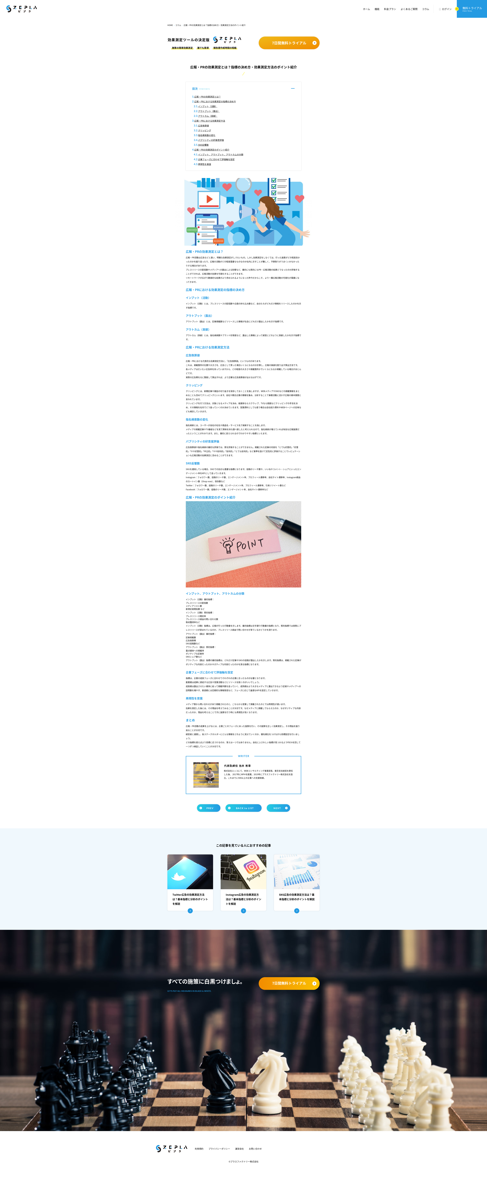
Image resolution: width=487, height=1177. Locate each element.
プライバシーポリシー (219, 1148)
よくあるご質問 (409, 9)
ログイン (447, 9)
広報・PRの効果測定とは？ (207, 96)
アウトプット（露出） (209, 111)
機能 (377, 9)
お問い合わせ (255, 1148)
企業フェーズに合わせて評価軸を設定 (216, 159)
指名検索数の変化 (206, 135)
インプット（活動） (207, 106)
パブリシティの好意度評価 (211, 140)
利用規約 (199, 1148)
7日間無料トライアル (289, 42)
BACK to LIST (245, 808)
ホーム (366, 9)
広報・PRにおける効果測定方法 (209, 120)
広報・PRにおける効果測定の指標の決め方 (215, 101)
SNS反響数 (203, 144)
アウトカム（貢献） (208, 115)
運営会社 (239, 1148)
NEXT (277, 808)
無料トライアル (472, 9)
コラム (425, 9)
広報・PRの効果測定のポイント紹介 (211, 149)
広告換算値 (203, 125)
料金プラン (390, 9)
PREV (210, 808)
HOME (170, 25)
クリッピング (204, 130)
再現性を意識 (204, 164)
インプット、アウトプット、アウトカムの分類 (220, 154)
